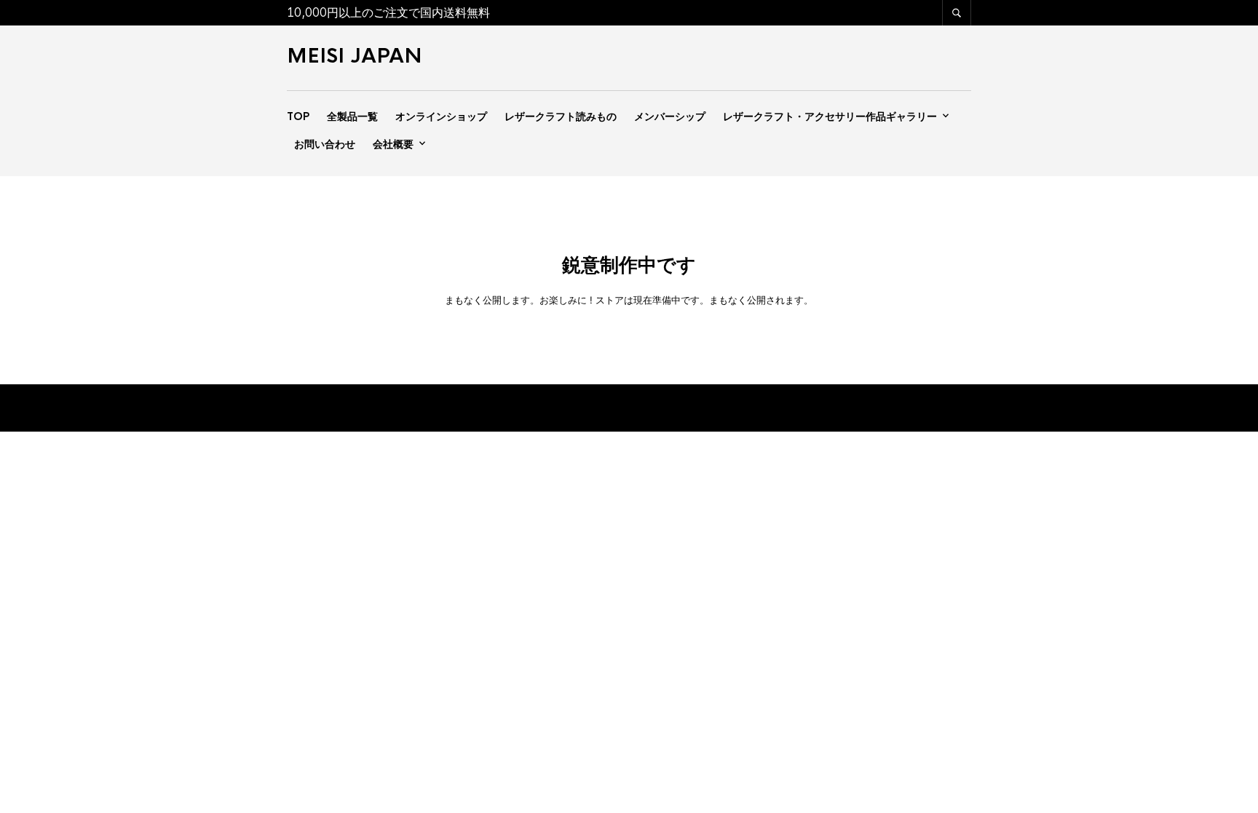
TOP (298, 116)
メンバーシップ (669, 116)
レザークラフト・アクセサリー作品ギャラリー (830, 116)
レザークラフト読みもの (561, 116)
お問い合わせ (324, 144)
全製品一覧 (352, 116)
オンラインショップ (441, 116)
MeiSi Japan (354, 56)
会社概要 (393, 144)
